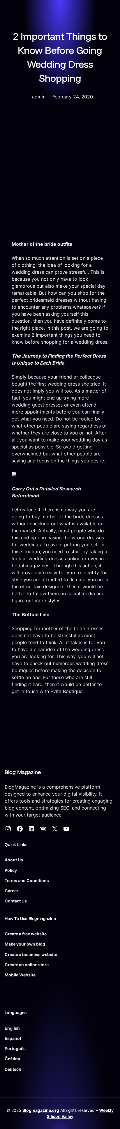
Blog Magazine (23, 772)
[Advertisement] (60, 178)
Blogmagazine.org (40, 1110)
